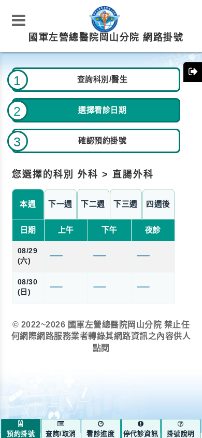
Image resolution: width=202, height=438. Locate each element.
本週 (28, 204)
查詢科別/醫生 (102, 80)
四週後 (158, 204)
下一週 (60, 204)
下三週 (125, 204)
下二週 (93, 204)
